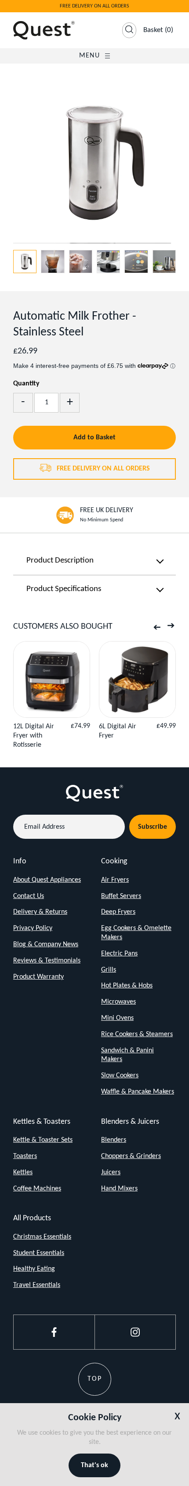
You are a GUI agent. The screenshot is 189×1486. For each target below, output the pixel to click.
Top (94, 1379)
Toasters (25, 1156)
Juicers (110, 1172)
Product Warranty (38, 976)
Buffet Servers (121, 896)
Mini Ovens (117, 1018)
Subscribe (152, 826)
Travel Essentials (36, 1285)
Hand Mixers (119, 1188)
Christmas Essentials (42, 1236)
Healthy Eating (34, 1268)
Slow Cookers (119, 1075)
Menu (89, 55)
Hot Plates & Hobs (127, 985)
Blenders (113, 1140)
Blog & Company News (45, 944)
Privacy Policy (32, 928)
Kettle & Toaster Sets (43, 1140)
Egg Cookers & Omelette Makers (136, 933)
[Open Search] (129, 30)
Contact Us (28, 896)
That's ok (94, 1465)
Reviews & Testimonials (46, 960)
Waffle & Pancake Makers (137, 1091)
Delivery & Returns (40, 912)
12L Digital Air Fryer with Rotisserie (33, 735)
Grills (108, 969)
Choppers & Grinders (131, 1156)
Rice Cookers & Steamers (137, 1034)
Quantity (26, 383)
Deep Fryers (118, 912)
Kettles (23, 1172)
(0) (158, 30)
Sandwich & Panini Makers (127, 1055)
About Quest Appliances (47, 880)
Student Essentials (38, 1253)
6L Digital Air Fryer (117, 731)
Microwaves (118, 1001)
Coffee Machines (37, 1188)
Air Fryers (115, 880)
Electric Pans (119, 953)
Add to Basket (94, 437)
